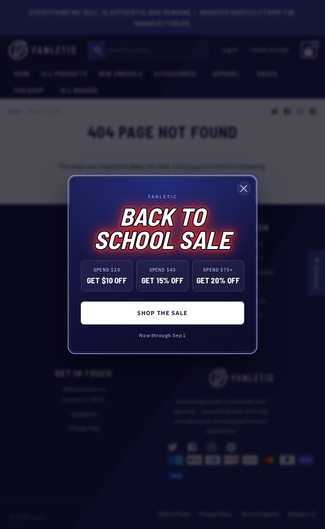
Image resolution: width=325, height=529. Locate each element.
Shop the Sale (162, 313)
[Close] (244, 188)
